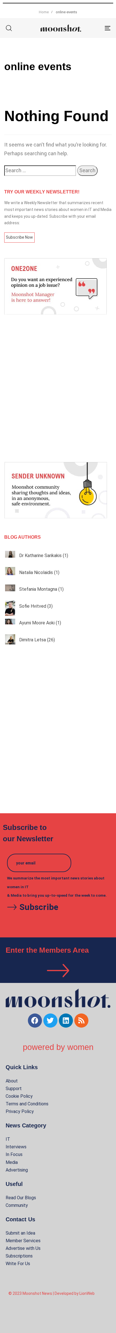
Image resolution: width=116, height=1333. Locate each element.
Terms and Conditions (27, 1103)
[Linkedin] (66, 1020)
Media (12, 1162)
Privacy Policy (20, 1111)
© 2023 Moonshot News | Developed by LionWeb (51, 1293)
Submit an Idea (20, 1233)
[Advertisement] (58, 388)
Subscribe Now (19, 237)
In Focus (14, 1154)
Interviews (16, 1146)
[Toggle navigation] (92, 28)
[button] (9, 28)
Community (17, 1205)
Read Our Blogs (21, 1197)
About (12, 1081)
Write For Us (18, 1263)
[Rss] (81, 1020)
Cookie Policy (19, 1096)
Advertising (17, 1170)
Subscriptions (19, 1256)
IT (8, 1139)
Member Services (23, 1240)
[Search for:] (40, 170)
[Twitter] (50, 1020)
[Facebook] (35, 1020)
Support (14, 1088)
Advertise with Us (23, 1248)
